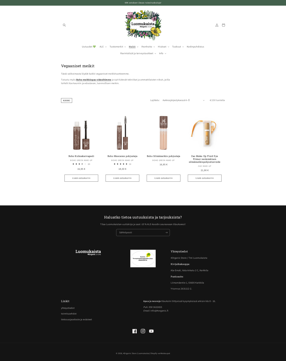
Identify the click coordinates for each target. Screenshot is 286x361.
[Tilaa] (166, 232)
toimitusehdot (69, 313)
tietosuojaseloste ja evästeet (76, 319)
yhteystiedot (67, 308)
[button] (64, 25)
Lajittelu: (155, 100)
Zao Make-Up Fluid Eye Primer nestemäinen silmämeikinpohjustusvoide (204, 159)
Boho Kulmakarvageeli (81, 156)
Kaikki (66, 100)
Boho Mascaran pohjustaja (122, 156)
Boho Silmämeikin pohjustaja (163, 156)
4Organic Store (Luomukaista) (136, 353)
